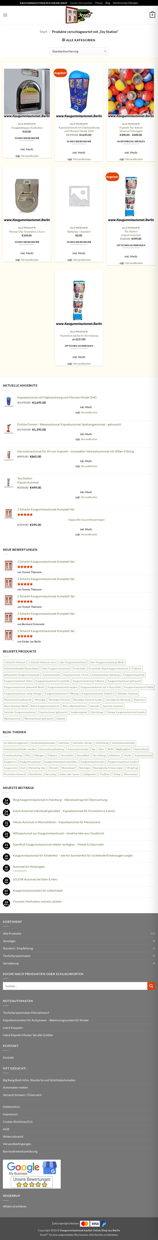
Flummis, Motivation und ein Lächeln (37, 901)
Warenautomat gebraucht (38, 718)
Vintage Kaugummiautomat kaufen (126, 712)
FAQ (27, 755)
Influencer (114, 755)
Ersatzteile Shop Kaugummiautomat (109, 668)
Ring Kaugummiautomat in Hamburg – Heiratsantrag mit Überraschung (60, 799)
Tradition (105, 774)
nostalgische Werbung (118, 699)
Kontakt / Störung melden (81, 3)
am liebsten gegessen (16, 742)
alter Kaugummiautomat (73, 662)
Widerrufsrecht (13, 1136)
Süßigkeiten (89, 774)
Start (43, 31)
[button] (5, 15)
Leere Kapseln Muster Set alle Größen (28, 1035)
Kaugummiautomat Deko (18, 681)
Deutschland (141, 749)
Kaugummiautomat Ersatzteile (52, 681)
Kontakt (8, 1057)
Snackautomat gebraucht (53, 712)
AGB (6, 1129)
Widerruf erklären (15, 1206)
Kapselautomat (51, 674)
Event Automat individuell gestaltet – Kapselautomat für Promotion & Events (64, 811)
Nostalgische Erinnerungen (108, 767)
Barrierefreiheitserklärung (20, 1151)
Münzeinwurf (68, 767)
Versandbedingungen (17, 1144)
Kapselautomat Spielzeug (106, 674)
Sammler (94, 706)
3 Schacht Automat (14, 662)
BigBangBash (123, 749)
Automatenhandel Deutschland (21, 668)
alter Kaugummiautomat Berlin (107, 662)
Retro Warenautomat (74, 706)
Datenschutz (11, 1106)
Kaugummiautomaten (93, 761)
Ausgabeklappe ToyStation (27, 127)
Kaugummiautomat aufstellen (60, 761)
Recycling (50, 774)
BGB (110, 749)
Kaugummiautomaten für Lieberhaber (38, 890)
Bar (94, 749)
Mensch (53, 767)
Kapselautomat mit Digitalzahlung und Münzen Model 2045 (79, 129)
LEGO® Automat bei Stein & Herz (35, 879)
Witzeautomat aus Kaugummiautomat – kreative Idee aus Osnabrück (58, 833)
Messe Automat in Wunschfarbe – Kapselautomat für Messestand (56, 822)
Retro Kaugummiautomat (45, 706)
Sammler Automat (113, 706)
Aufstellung (102, 742)
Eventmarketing (13, 755)
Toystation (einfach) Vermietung (79, 335)
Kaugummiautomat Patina (138, 687)
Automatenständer (77, 749)
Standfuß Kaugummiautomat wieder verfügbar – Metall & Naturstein (58, 844)
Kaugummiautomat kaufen (62, 687)
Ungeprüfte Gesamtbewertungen (86, 519)
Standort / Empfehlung (18, 948)
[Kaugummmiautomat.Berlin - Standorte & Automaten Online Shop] (79, 15)
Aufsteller (64, 742)
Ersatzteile (79, 668)
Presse (99, 2)
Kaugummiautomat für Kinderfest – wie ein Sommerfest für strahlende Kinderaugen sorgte (73, 855)
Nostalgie (40, 699)
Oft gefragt (132, 767)
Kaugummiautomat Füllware (88, 681)
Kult (23, 767)
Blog (107, 2)
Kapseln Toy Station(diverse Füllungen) (131, 129)
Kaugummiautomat (134, 674)
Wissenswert (131, 774)
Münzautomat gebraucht (17, 699)
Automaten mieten (15, 1087)
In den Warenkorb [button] (27, 138)
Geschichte (67, 755)
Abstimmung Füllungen (125, 2)
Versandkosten (30, 155)
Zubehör (61, 718)
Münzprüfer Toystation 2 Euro (27, 231)
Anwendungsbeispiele (43, 742)
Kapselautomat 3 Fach (75, 674)
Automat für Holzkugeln (29, 866)
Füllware (136, 668)
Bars (101, 749)
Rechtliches (35, 774)
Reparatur (139, 699)
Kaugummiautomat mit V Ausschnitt (101, 687)
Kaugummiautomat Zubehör (97, 693)
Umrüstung (97, 712)
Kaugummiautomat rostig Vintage (23, 693)
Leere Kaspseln (13, 1027)
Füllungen (39, 755)
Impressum (10, 1114)
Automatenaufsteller (123, 742)
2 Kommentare (25, 870)
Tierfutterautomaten (16, 956)
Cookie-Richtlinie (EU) (18, 1121)
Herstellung (99, 755)
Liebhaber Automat (127, 693)
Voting (116, 774)
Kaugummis (10, 767)
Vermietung (10, 963)
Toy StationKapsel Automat (131, 233)
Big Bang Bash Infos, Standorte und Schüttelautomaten (39, 1080)
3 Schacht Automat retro (42, 662)
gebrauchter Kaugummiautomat (22, 674)
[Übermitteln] (151, 986)
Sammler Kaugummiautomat (20, 712)
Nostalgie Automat (59, 699)
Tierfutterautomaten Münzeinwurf (26, 1012)
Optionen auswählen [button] (131, 245)
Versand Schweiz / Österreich (22, 1095)
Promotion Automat (15, 774)
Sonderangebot (79, 712)
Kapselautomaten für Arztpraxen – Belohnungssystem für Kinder (46, 1020)
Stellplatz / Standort (79, 231)
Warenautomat (12, 718)
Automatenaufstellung (51, 749)
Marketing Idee (37, 767)
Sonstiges (9, 941)
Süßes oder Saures (69, 774)
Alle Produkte (12, 933)
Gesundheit (82, 755)
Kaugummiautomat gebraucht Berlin (24, 687)
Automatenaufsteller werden (20, 749)
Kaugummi (10, 761)
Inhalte (127, 755)
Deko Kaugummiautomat (56, 668)
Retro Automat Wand (16, 706)
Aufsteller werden (82, 742)
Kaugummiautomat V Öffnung (61, 693)
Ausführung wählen (131, 141)
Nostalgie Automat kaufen (88, 699)
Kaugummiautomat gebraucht (124, 681)
